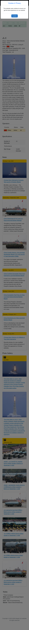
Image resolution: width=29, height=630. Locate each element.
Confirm (14, 16)
